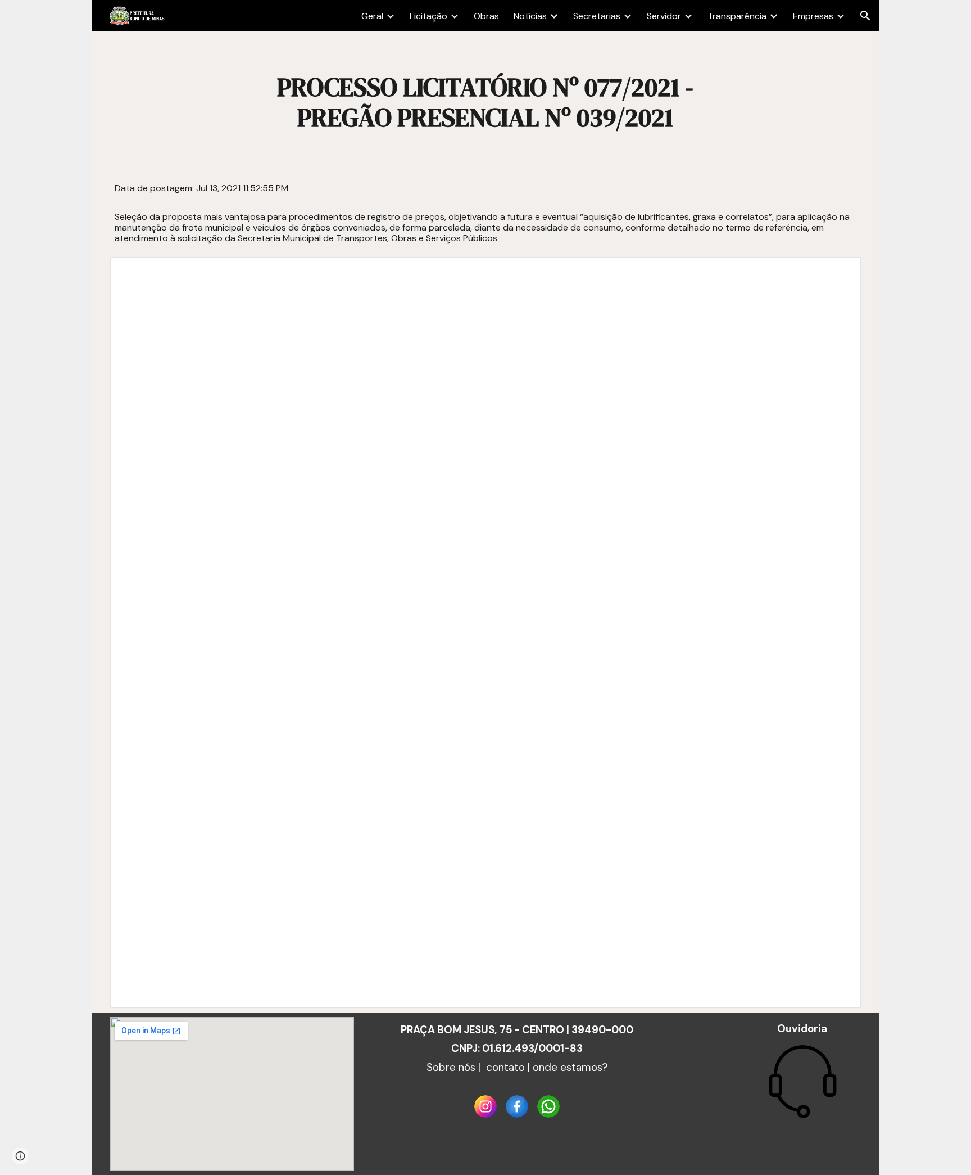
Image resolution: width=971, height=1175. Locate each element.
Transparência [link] (736, 16)
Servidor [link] (664, 16)
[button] (865, 15)
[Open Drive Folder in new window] (839, 272)
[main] (485, 102)
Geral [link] (372, 16)
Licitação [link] (428, 16)
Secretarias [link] (596, 16)
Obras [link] (486, 16)
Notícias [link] (530, 16)
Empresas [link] (813, 16)
